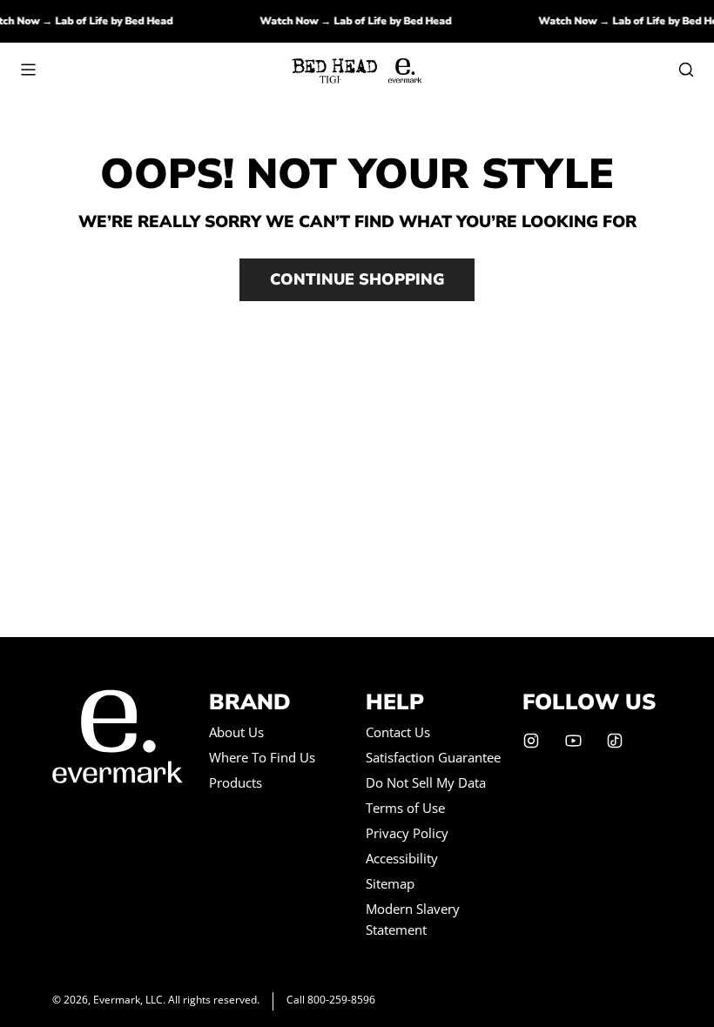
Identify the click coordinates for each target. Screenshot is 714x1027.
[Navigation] (28, 69)
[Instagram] (531, 741)
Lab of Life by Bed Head (119, 21)
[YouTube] (573, 741)
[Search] (686, 69)
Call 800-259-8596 (330, 999)
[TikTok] (615, 741)
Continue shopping (357, 279)
